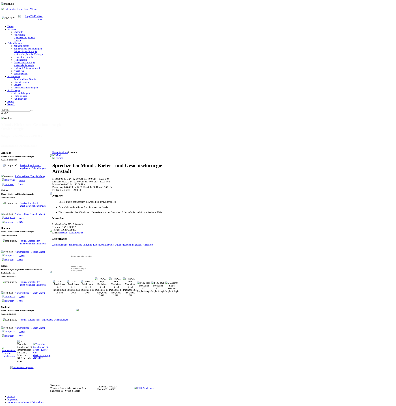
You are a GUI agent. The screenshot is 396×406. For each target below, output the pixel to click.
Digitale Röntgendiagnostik (128, 244)
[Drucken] (57, 158)
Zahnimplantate (59, 244)
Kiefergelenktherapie (103, 244)
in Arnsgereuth (78, 269)
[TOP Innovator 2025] (144, 388)
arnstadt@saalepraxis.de (71, 232)
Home (55, 152)
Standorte (63, 152)
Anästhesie (148, 244)
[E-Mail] (57, 155)
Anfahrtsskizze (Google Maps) (30, 176)
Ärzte (22, 180)
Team (20, 184)
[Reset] (31, 110)
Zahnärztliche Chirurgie (80, 244)
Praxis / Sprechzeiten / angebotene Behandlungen (33, 166)
